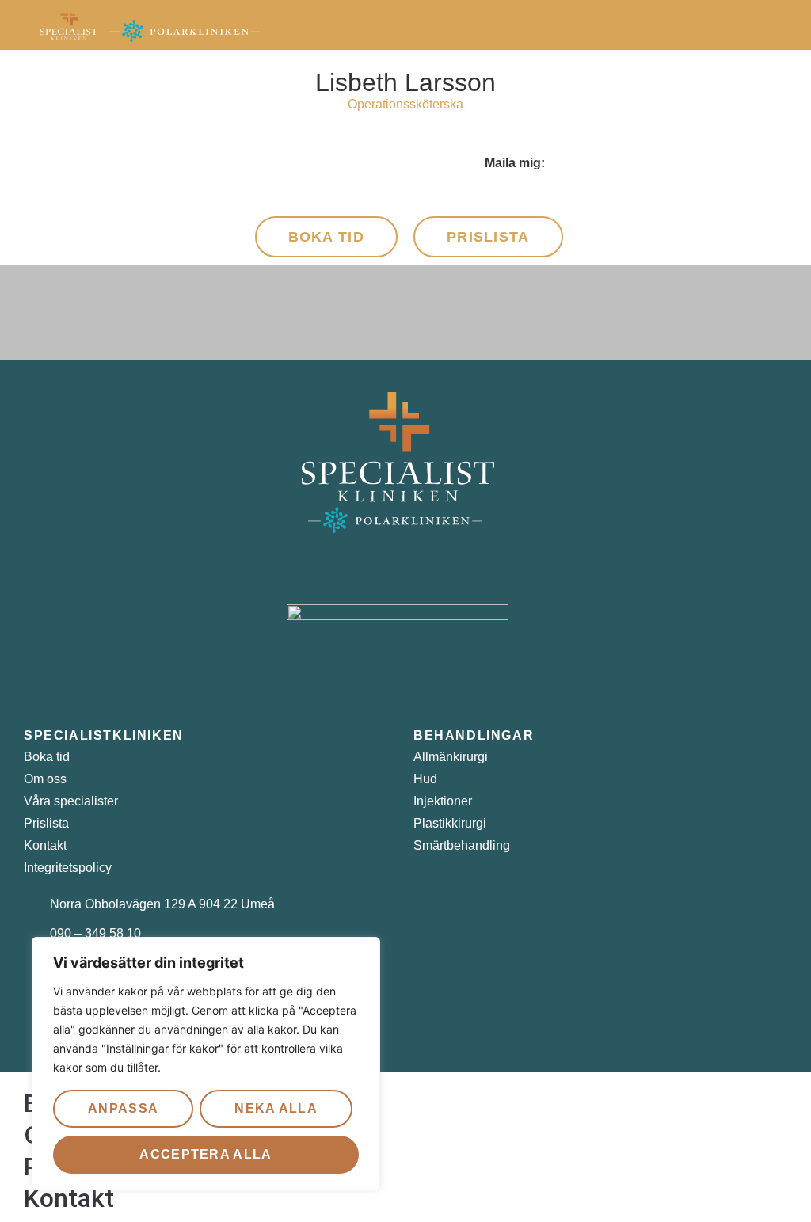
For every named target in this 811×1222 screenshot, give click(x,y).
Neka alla (276, 1108)
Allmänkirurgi (450, 756)
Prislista (46, 823)
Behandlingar (98, 1103)
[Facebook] (322, 312)
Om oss (45, 779)
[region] (206, 1063)
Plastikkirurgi (449, 823)
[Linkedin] (488, 312)
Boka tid (47, 756)
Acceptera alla (205, 1154)
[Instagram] (405, 312)
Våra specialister (71, 801)
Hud (425, 779)
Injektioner (442, 801)
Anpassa (123, 1108)
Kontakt (45, 845)
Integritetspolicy (68, 867)
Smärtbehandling (461, 845)
